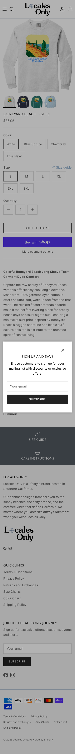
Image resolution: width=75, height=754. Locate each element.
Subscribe (37, 399)
